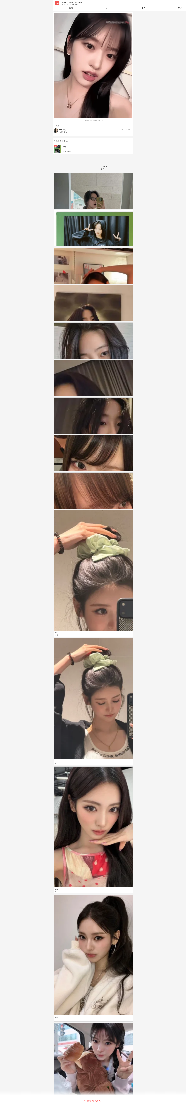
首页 (71, 8)
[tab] (107, 8)
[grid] (93, 638)
